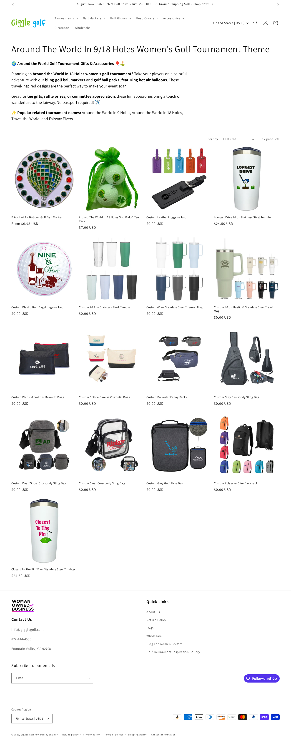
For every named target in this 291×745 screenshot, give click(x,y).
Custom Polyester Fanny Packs (166, 397)
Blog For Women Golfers (164, 644)
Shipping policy (137, 734)
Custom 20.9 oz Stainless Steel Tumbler (105, 307)
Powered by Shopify (46, 734)
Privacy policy (91, 734)
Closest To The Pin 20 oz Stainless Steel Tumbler (43, 569)
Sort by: (213, 139)
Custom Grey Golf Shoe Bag (164, 483)
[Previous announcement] (13, 4)
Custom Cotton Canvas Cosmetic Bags (104, 397)
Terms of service (113, 734)
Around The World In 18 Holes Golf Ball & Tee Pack (109, 219)
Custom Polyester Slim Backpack (236, 483)
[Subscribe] (88, 678)
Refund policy (70, 734)
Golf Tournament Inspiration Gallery (173, 652)
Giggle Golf (27, 734)
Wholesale (154, 636)
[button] (66, 18)
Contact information (163, 734)
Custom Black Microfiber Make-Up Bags (37, 397)
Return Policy (156, 620)
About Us (153, 612)
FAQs (149, 628)
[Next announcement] (278, 4)
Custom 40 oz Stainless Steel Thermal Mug (174, 307)
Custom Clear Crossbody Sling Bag (102, 483)
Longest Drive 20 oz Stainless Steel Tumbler (243, 217)
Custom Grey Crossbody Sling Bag (236, 397)
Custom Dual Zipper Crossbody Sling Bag (38, 483)
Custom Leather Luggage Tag (166, 217)
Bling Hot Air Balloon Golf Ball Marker (36, 217)
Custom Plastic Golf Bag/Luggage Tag (37, 307)
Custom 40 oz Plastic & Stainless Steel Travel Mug (243, 309)
